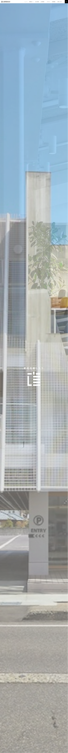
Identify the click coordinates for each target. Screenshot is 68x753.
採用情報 (53, 1)
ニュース (25, 1)
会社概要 (42, 1)
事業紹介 (31, 1)
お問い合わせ (59, 1)
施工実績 (37, 1)
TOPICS (48, 1)
